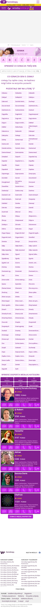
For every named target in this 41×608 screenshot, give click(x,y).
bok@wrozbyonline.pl (15, 593)
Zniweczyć (5, 339)
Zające (4, 123)
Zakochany (19, 127)
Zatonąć (31, 203)
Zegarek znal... (7, 237)
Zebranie (18, 229)
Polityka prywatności (9, 596)
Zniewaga (5, 335)
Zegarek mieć (19, 233)
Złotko (17, 297)
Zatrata (4, 207)
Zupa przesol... (20, 352)
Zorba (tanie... (20, 343)
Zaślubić (4, 203)
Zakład (31, 123)
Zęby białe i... (19, 246)
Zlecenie (32, 284)
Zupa (3, 352)
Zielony (4, 267)
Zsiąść (4, 348)
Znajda (17, 322)
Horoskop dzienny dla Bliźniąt (9, 574)
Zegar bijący (6, 233)
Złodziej (4, 292)
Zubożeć (18, 348)
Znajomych (5, 326)
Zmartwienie (33, 314)
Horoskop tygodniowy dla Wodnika (29, 566)
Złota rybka (32, 292)
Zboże (4, 216)
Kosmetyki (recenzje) (9, 601)
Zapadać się (33, 157)
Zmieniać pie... (20, 318)
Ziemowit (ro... (33, 271)
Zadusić (31, 110)
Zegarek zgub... (34, 233)
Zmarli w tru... (19, 309)
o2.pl (27, 601)
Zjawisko (18, 284)
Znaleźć (4, 331)
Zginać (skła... (33, 254)
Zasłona (31, 190)
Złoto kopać (5, 301)
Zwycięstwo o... (34, 364)
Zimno (31, 275)
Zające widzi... (20, 123)
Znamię (17, 331)
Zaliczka (31, 135)
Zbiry (30, 212)
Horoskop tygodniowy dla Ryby (30, 569)
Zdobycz (4, 224)
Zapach (17, 157)
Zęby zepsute (33, 250)
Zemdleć (32, 237)
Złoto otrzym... (33, 301)
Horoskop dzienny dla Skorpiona (7, 585)
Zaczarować (6, 106)
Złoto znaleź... (19, 305)
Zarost (17, 178)
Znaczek (4, 322)
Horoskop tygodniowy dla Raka (30, 581)
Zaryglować (6, 182)
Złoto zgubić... (6, 305)
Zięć (3, 275)
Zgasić (17, 254)
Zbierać (17, 212)
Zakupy (17, 135)
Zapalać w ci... (19, 161)
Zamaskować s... (33, 139)
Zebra (4, 229)
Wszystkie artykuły (32, 596)
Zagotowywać (33, 114)
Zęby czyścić (33, 246)
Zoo (3, 343)
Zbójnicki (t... (33, 216)
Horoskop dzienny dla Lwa (8, 578)
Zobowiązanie (20, 339)
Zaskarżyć (5, 190)
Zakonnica (5, 131)
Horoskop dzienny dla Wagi (9, 583)
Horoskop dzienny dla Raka (9, 576)
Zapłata (31, 169)
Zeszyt (17, 241)
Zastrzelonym (33, 195)
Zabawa (4, 93)
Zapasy (31, 165)
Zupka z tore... (6, 356)
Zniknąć (17, 335)
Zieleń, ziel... (33, 263)
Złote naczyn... (6, 297)
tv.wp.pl (20, 601)
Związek (31, 356)
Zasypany (32, 199)
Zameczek (5, 144)
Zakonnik (18, 131)
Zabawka (18, 93)
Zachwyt (31, 101)
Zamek (17, 144)
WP (8, 45)
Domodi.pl (15, 598)
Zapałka (31, 161)
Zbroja (4, 220)
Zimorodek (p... (20, 280)
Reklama (21, 596)
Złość (17, 292)
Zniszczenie (33, 335)
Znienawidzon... (34, 331)
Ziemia (31, 267)
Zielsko (17, 267)
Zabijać (4, 97)
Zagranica (5, 118)
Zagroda (18, 118)
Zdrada (17, 224)
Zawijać (17, 207)
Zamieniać (32, 148)
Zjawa (4, 284)
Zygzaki (4, 369)
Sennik (24, 45)
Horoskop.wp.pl (15, 45)
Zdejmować (19, 220)
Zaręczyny (32, 174)
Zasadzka (5, 186)
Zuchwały (32, 348)
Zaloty (4, 140)
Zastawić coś (6, 195)
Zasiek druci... (19, 186)
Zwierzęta (32, 360)
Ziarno (17, 263)
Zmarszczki (19, 314)
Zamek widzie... (7, 148)
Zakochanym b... (33, 127)
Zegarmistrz (19, 237)
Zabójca (31, 97)
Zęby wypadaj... (7, 250)
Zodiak (31, 339)
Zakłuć (4, 127)
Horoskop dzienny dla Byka (9, 572)
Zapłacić (18, 169)
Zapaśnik (5, 169)
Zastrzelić (18, 195)
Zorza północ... (33, 343)
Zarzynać (32, 182)
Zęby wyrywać (20, 250)
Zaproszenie (19, 174)
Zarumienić (32, 178)
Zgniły (17, 258)
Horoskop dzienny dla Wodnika (10, 566)
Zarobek (4, 178)
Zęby (3, 246)
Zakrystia (5, 135)
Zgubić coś (5, 263)
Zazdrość (5, 212)
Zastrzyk (18, 199)
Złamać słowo (6, 288)
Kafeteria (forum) (27, 598)
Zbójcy (17, 216)
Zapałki (4, 165)
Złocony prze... (33, 288)
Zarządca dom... (18, 182)
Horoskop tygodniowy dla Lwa (30, 583)
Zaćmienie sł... (6, 110)
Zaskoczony (19, 190)
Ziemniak (18, 271)
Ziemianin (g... (6, 271)
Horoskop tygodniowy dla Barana (29, 572)
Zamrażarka (19, 152)
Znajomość (32, 322)
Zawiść (31, 207)
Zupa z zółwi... (33, 352)
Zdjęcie (31, 220)
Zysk (16, 369)
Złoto (30, 297)
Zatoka (17, 203)
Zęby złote (5, 254)
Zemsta (4, 241)
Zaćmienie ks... (33, 106)
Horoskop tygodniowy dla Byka (30, 575)
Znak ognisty (19, 326)
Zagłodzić (18, 114)
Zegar (31, 229)
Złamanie (18, 288)
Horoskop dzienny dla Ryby (9, 568)
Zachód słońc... (20, 101)
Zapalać (4, 161)
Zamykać (5, 157)
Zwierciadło (6, 360)
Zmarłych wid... (7, 314)
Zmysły (31, 318)
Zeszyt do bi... (33, 241)
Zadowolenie (19, 110)
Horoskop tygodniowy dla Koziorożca (29, 563)
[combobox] (20, 71)
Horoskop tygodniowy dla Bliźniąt (29, 578)
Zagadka (5, 114)
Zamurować (33, 152)
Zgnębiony (5, 258)
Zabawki (31, 93)
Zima (17, 275)
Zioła (30, 280)
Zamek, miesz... (20, 148)
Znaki (30, 326)
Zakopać (31, 131)
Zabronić (5, 101)
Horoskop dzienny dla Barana (9, 570)
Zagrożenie (32, 118)
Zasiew (31, 186)
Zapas (17, 165)
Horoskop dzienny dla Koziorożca (7, 563)
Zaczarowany (19, 106)
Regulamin (28, 593)
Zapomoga (5, 174)
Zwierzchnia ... (20, 360)
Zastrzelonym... (7, 199)
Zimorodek (5, 280)
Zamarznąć (19, 140)
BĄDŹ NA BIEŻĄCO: (32, 552)
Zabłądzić (18, 97)
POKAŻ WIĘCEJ (20, 589)
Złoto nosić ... (19, 301)
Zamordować (6, 152)
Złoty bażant (33, 305)
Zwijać (4, 364)
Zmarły (31, 309)
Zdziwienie (32, 224)
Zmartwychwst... (7, 318)
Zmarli (4, 309)
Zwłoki (17, 364)
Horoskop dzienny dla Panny (9, 580)
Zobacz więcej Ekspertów (20, 516)
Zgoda (31, 258)
